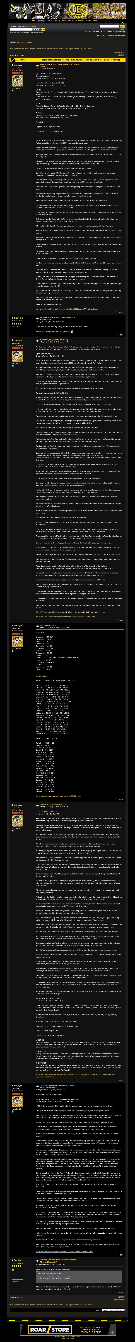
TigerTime (18, 318)
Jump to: (98, 1310)
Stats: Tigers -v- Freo (48, 625)
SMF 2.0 (57, 1336)
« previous (117, 52)
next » (123, 52)
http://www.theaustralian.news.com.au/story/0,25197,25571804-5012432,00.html (64, 1251)
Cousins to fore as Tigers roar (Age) (53, 805)
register (34, 26)
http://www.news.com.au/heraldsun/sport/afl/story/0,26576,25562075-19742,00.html (65, 617)
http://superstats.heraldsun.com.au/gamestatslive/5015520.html (58, 796)
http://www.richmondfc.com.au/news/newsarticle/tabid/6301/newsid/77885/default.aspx (67, 309)
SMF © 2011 (65, 1336)
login (27, 26)
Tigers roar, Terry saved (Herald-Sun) (54, 340)
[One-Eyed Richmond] (13, 91)
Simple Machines (75, 1336)
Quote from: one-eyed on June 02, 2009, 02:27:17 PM (53, 1269)
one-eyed (18, 65)
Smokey (17, 1260)
